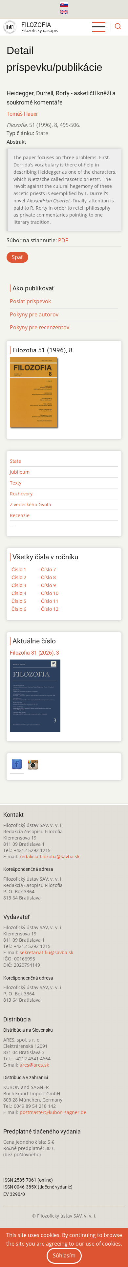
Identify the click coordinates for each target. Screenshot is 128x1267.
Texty (15, 483)
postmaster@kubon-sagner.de (53, 1112)
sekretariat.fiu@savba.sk (46, 952)
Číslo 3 (18, 585)
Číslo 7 (48, 569)
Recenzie (20, 515)
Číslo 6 (18, 609)
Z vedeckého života (30, 504)
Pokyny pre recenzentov (39, 327)
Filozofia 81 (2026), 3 (34, 653)
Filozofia (36, 25)
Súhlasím (64, 1255)
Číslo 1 (18, 569)
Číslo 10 (49, 593)
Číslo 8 (48, 577)
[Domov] (9, 27)
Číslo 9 (48, 585)
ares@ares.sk (34, 1065)
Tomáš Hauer (22, 114)
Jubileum (20, 472)
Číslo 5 (18, 601)
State (15, 461)
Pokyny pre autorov (34, 314)
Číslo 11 (49, 601)
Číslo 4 (18, 593)
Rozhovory (21, 493)
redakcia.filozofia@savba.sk (49, 856)
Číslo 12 (49, 609)
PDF (63, 240)
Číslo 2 (18, 577)
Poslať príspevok (30, 301)
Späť (17, 257)
